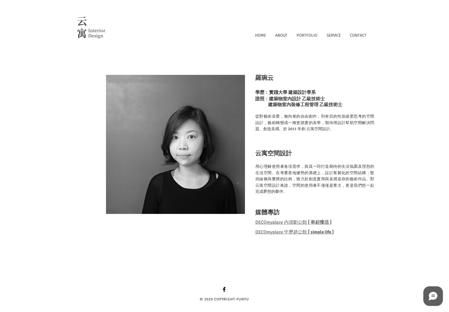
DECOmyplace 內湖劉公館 (293, 222)
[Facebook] (224, 289)
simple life (321, 232)
